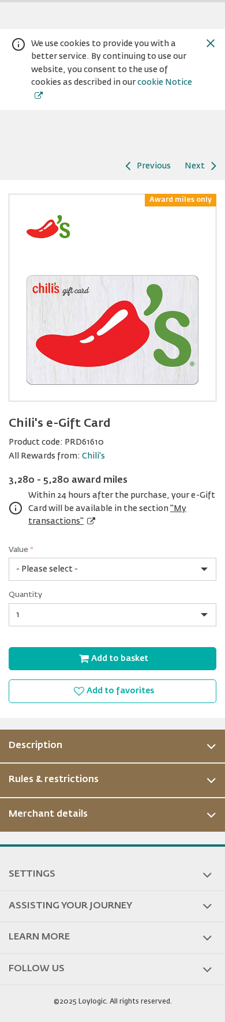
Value (21, 550)
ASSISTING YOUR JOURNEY (70, 906)
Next (195, 166)
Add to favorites (120, 691)
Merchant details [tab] (48, 814)
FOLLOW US (37, 969)
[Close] (210, 43)
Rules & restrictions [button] (54, 779)
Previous (154, 166)
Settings (32, 874)
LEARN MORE (39, 937)
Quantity (25, 595)
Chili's (93, 456)
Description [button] (35, 745)
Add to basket (119, 659)
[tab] (112, 746)
